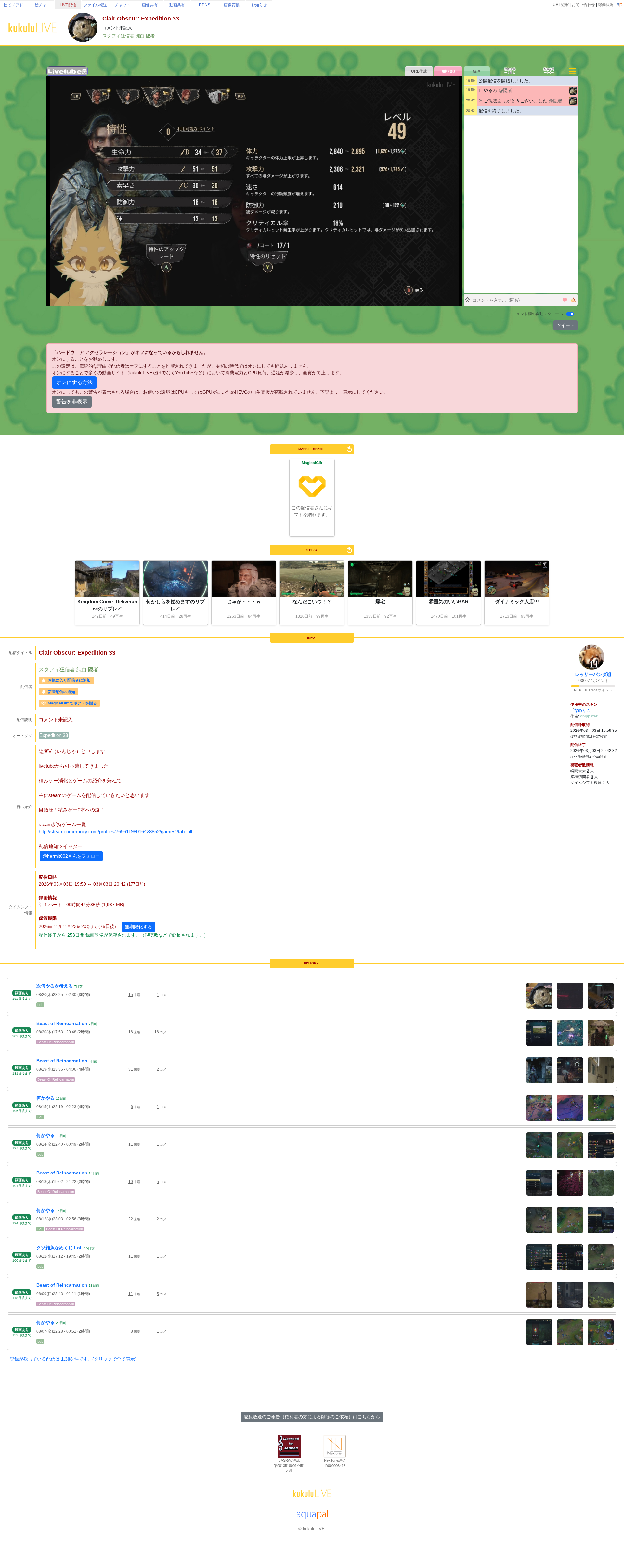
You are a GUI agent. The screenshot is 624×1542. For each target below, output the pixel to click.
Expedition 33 (53, 735)
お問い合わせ (583, 4)
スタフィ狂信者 (119, 35)
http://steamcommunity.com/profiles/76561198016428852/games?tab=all (115, 831)
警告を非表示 (71, 401)
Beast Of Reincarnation (55, 1042)
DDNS (204, 5)
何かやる (45, 1098)
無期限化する (138, 926)
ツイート (565, 325)
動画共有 (177, 5)
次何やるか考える (54, 985)
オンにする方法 (74, 382)
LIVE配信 (68, 5)
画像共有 (150, 5)
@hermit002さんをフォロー (71, 856)
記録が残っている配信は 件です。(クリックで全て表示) (73, 1358)
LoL (40, 1005)
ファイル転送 (95, 5)
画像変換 (232, 5)
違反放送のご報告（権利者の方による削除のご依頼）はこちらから (312, 1416)
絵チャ (40, 5)
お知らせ (259, 5)
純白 (141, 35)
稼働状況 (606, 4)
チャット (122, 5)
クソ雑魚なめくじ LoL (59, 1247)
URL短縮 (561, 4)
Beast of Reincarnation (61, 1023)
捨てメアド (13, 5)
